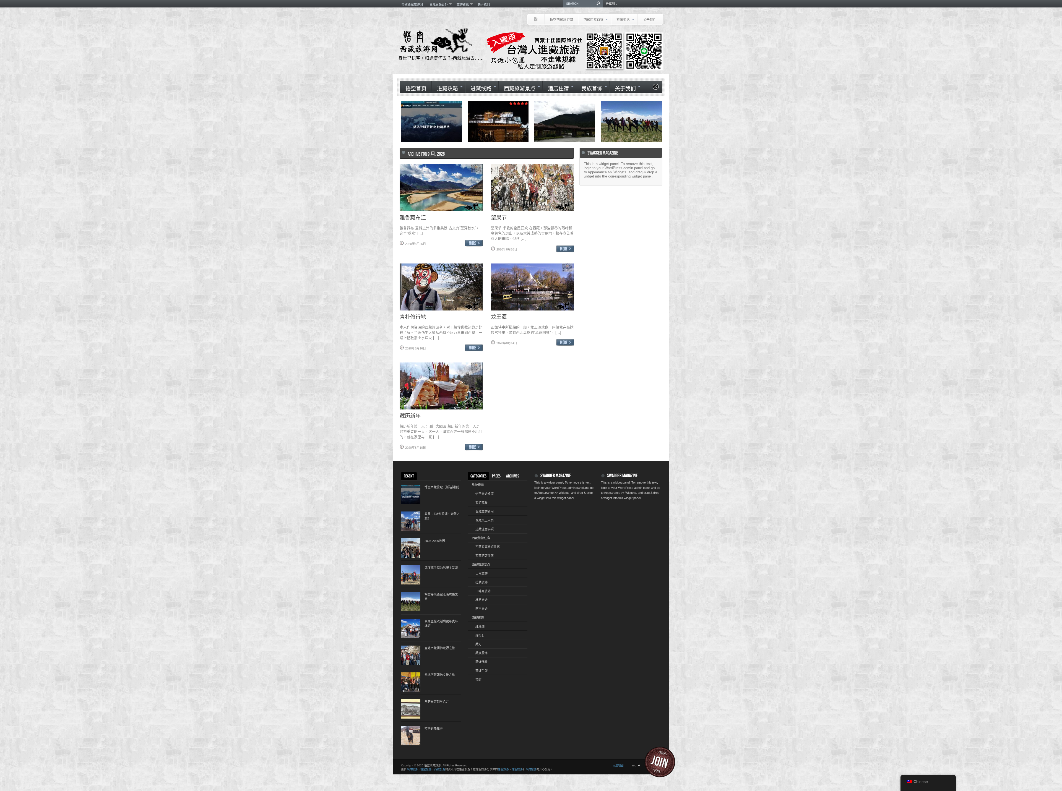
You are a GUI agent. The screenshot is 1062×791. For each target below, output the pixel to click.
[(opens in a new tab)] (631, 121)
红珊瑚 (480, 626)
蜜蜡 (478, 679)
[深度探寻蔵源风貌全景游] (410, 574)
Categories (478, 476)
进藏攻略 (445, 88)
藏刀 (478, 644)
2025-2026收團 (435, 540)
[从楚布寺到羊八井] (410, 709)
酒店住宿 (556, 88)
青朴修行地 (413, 317)
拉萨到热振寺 (434, 728)
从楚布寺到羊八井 (437, 701)
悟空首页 (415, 89)
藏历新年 (410, 416)
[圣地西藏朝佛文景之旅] (410, 682)
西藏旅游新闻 (484, 511)
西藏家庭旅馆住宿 (487, 547)
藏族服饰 (481, 653)
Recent (409, 476)
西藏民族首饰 (437, 4)
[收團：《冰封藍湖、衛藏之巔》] (410, 521)
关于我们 (484, 4)
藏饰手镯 (481, 670)
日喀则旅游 (483, 591)
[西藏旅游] (536, 19)
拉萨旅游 (481, 582)
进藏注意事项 (484, 529)
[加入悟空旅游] (663, 761)
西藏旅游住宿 (481, 538)
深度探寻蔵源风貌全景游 (441, 567)
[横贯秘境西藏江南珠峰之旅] (410, 601)
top (634, 765)
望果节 (499, 217)
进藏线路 (478, 88)
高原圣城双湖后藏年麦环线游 (441, 623)
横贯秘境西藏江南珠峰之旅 (441, 597)
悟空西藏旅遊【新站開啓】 (442, 487)
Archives (512, 476)
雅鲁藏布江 (413, 217)
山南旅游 (481, 573)
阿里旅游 (481, 608)
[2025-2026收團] (410, 548)
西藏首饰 (478, 617)
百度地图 (618, 765)
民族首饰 (589, 88)
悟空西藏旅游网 (412, 4)
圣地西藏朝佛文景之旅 (440, 675)
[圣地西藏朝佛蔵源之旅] (410, 655)
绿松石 (480, 635)
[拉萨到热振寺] (410, 735)
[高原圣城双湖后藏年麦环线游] (410, 628)
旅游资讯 (461, 4)
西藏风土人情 (484, 520)
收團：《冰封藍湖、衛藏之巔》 (442, 516)
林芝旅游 (481, 600)
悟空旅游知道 (484, 493)
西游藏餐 (481, 502)
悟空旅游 (425, 769)
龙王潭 (499, 317)
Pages (496, 476)
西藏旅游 (412, 769)
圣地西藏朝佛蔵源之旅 (440, 648)
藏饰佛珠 (481, 662)
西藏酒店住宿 (484, 555)
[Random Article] (656, 88)
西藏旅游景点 (517, 88)
